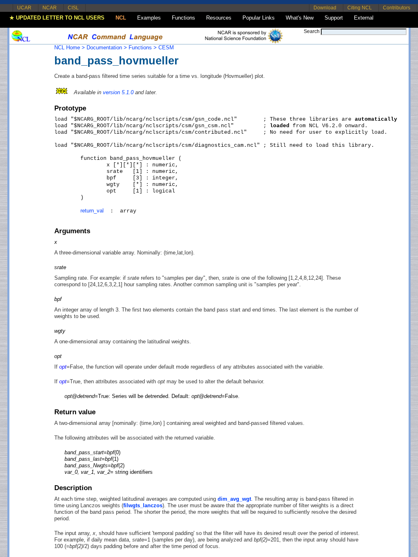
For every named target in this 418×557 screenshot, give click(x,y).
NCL (121, 18)
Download (325, 8)
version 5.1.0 (118, 92)
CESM (166, 47)
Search (312, 31)
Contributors (396, 8)
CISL (73, 8)
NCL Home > (69, 47)
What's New (300, 18)
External (364, 18)
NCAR (49, 8)
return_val (92, 211)
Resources (218, 18)
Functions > (143, 47)
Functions (183, 18)
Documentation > (107, 47)
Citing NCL (359, 8)
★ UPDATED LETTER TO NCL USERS (56, 18)
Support (334, 18)
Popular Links (258, 18)
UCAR (24, 8)
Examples (149, 18)
